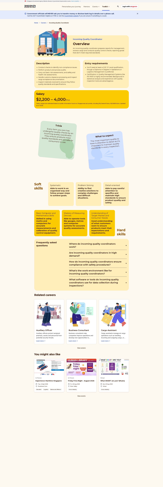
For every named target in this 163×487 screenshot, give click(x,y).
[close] (138, 14)
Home (36, 23)
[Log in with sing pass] (130, 6)
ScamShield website (71, 16)
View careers (81, 348)
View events (81, 396)
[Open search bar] (118, 6)
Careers (43, 23)
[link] (30, 6)
